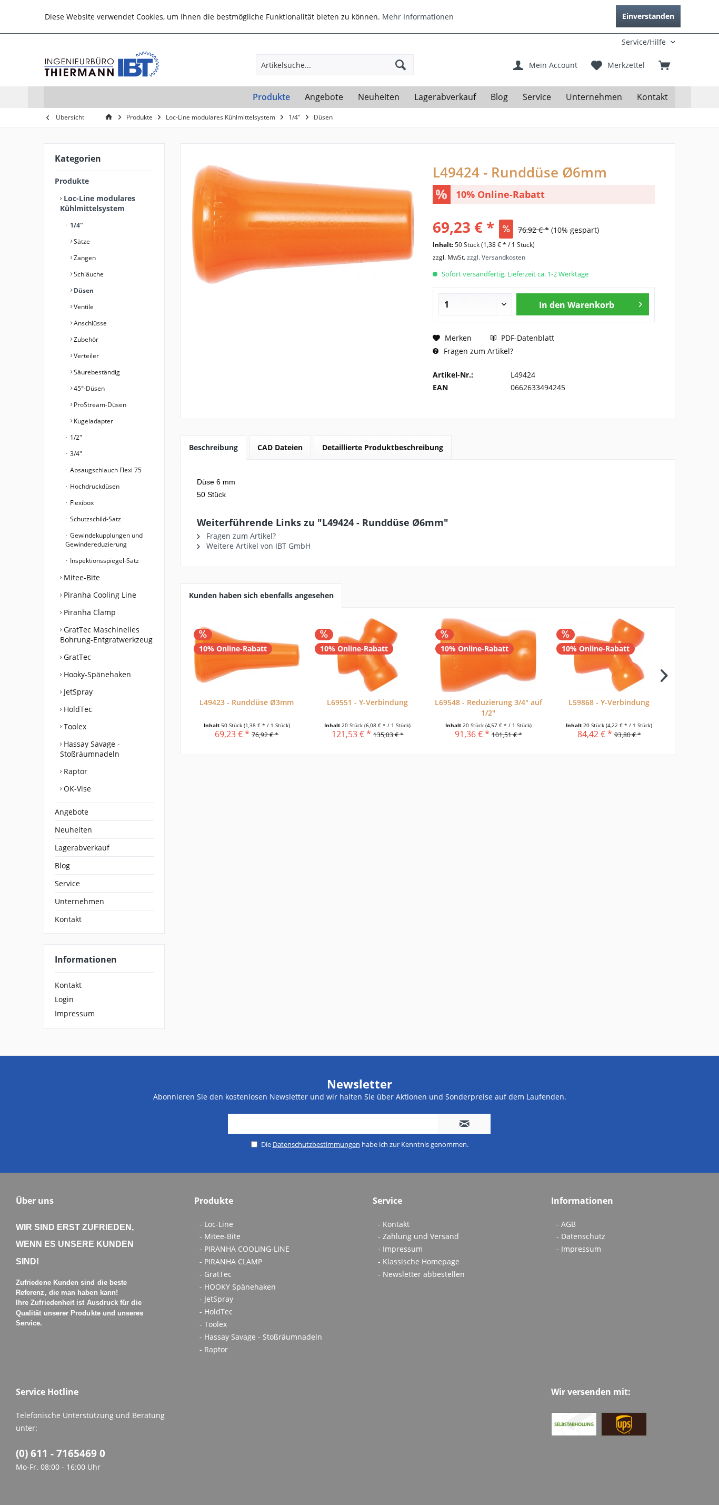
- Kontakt (394, 1224)
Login (64, 999)
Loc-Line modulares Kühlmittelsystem (97, 203)
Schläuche (88, 274)
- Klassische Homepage (419, 1261)
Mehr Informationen (418, 17)
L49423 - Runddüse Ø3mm (246, 702)
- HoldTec (216, 1311)
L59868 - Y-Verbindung (609, 702)
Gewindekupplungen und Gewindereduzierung (104, 540)
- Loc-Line (216, 1224)
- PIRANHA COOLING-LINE (244, 1249)
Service (67, 883)
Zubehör (85, 339)
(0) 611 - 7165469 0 (60, 1453)
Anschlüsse (89, 323)
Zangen (84, 257)
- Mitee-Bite (220, 1236)
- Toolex (213, 1324)
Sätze (81, 241)
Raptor (74, 771)
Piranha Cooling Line (99, 595)
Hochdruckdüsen (93, 486)
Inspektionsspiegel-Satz (103, 560)
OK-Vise (76, 789)
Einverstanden (648, 16)
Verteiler (85, 355)
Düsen (83, 290)
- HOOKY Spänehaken (237, 1287)
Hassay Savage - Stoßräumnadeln (90, 749)
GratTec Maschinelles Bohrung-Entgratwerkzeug (106, 635)
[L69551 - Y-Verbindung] (368, 655)
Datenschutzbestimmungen (316, 1144)
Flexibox (81, 502)
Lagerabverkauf (82, 848)
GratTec (76, 657)
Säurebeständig (96, 372)
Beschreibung (213, 447)
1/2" (75, 437)
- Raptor (213, 1349)
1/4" (75, 225)
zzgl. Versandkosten (496, 257)
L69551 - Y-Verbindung (367, 702)
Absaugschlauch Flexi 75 (105, 470)
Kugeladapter (92, 421)
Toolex (74, 726)
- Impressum (400, 1249)
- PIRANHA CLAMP (230, 1261)
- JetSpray (216, 1299)
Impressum (75, 1013)
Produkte (72, 181)
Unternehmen (79, 901)
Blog (62, 865)
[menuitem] (606, 41)
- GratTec (215, 1274)
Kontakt (68, 919)
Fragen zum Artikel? (477, 351)
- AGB (566, 1224)
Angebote (71, 812)
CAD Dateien (280, 447)
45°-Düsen (88, 388)
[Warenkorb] (664, 64)
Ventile (83, 306)
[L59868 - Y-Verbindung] (609, 655)
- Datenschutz (580, 1236)
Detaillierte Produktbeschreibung (382, 447)
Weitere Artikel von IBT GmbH (257, 546)
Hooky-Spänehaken (96, 674)
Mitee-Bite (81, 577)
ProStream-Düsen (99, 404)
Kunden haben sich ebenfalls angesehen (261, 595)
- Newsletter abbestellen (421, 1274)
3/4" (75, 453)
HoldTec (77, 709)
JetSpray (77, 692)
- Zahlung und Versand (418, 1236)
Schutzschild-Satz (94, 518)
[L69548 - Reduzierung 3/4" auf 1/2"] (488, 655)
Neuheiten (73, 830)
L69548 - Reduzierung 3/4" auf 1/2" (488, 707)
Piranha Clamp (89, 612)
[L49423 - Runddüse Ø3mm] (247, 655)
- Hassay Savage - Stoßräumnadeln (260, 1337)
